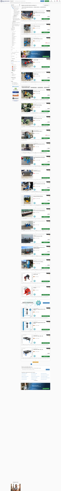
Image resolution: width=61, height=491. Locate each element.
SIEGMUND (14, 33)
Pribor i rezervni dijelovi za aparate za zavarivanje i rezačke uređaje (17, 12)
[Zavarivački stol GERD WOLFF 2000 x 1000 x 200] (27, 352)
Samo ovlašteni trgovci (15, 84)
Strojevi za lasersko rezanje (16, 10)
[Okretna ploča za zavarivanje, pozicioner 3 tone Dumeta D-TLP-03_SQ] (27, 28)
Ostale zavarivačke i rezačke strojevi (16, 14)
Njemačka (15, 66)
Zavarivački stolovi (16, 8)
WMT (13, 35)
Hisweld (13, 37)
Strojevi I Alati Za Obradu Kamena (35, 376)
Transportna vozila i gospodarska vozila (16, 22)
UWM (13, 45)
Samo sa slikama (14, 82)
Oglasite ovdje (16, 482)
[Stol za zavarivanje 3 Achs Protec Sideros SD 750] (27, 42)
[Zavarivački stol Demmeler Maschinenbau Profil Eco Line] (27, 147)
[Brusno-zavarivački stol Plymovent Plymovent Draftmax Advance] (27, 199)
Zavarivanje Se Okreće (44, 379)
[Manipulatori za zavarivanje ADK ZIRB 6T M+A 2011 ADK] (27, 225)
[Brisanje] (32, 7)
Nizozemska (15, 68)
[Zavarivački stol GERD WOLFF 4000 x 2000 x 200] (27, 339)
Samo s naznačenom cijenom (15, 52)
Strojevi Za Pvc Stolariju (34, 377)
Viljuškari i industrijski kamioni (15, 26)
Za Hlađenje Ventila (33, 379)
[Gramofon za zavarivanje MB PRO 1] (27, 291)
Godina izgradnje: (13, 53)
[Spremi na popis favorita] (49, 12)
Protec (13, 32)
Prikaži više (35, 380)
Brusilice (14, 20)
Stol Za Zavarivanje (46, 87)
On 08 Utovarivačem (24, 379)
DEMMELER (14, 38)
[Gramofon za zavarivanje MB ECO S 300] (27, 277)
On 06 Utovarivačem (24, 377)
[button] (60, 1)
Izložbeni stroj (14, 74)
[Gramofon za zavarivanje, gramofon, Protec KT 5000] (27, 63)
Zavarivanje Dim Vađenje (44, 376)
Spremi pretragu (35, 362)
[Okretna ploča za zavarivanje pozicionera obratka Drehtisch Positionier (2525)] (27, 238)
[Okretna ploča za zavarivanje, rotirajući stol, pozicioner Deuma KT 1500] (27, 76)
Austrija (14, 67)
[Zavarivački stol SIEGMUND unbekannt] (27, 174)
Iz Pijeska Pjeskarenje (24, 373)
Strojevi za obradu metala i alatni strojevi (16, 6)
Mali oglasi (14, 78)
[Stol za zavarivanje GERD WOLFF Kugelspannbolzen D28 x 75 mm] (27, 312)
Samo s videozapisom (15, 83)
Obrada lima (15, 16)
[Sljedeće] (32, 15)
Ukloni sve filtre (24, 8)
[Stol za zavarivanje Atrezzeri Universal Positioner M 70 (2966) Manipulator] (27, 250)
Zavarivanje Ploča (40, 87)
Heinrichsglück (14, 36)
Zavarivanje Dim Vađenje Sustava (45, 377)
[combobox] (15, 64)
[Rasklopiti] (35, 22)
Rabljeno (13, 75)
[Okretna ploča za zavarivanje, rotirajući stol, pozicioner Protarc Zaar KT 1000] (27, 94)
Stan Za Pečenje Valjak (34, 373)
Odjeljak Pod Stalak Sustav (24, 376)
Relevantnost (46, 5)
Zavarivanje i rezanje (16, 7)
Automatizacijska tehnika (15, 24)
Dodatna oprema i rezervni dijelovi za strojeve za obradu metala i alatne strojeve (16, 19)
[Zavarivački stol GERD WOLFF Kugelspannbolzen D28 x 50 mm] (27, 325)
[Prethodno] (48, 85)
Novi (13, 73)
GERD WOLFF (14, 42)
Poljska (14, 69)
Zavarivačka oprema (17, 13)
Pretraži (42, 1)
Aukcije (13, 79)
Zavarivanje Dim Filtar (44, 373)
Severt (13, 44)
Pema (13, 43)
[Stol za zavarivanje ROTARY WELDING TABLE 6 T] (27, 134)
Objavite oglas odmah (46, 56)
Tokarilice (15, 17)
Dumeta (13, 34)
